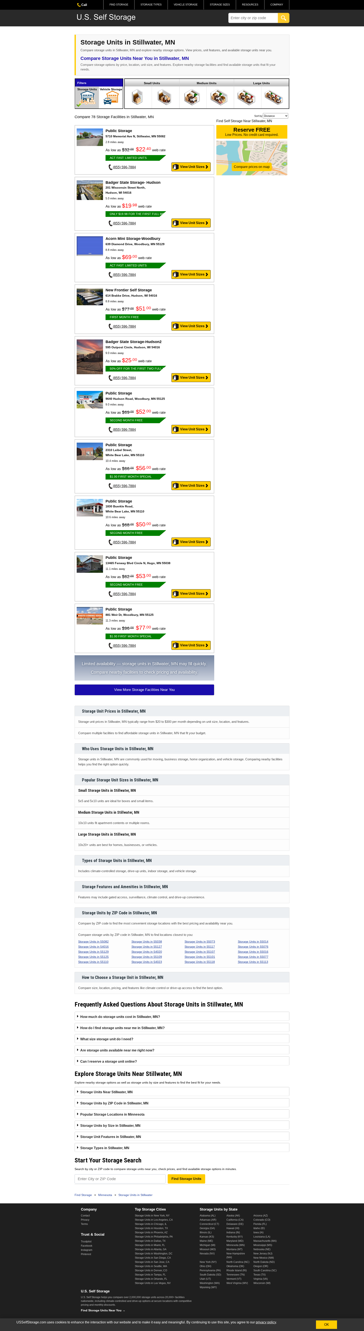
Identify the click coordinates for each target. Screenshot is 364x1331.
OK (326, 1324)
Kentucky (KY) (234, 1236)
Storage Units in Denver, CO (151, 1270)
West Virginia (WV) (237, 1283)
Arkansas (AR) (208, 1219)
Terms (84, 1224)
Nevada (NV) (207, 1253)
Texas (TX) (259, 1274)
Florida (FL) (260, 1224)
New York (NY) (208, 1262)
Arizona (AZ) (260, 1215)
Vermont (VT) (233, 1278)
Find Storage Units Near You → (103, 1310)
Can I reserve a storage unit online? (108, 1061)
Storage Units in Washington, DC (154, 1253)
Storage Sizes (220, 4)
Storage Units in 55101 (200, 956)
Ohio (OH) (205, 1266)
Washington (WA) (210, 1283)
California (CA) (235, 1219)
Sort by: (258, 116)
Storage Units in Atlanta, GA (150, 1249)
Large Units (261, 83)
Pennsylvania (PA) (210, 1270)
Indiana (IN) (233, 1232)
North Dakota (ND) (264, 1262)
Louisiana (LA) (261, 1236)
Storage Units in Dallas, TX (150, 1240)
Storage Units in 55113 (253, 961)
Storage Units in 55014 (253, 941)
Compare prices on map (252, 167)
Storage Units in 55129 (93, 951)
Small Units (152, 83)
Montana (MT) (234, 1249)
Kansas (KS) (207, 1236)
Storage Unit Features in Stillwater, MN (110, 1137)
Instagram (86, 1250)
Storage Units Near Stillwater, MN (106, 1092)
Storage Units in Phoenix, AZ (151, 1232)
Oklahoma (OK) (235, 1266)
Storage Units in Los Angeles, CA (154, 1219)
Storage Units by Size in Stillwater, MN (110, 1125)
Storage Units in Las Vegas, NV (153, 1283)
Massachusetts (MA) (265, 1240)
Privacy (85, 1219)
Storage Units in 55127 (146, 946)
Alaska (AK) (233, 1215)
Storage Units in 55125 (93, 956)
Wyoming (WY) (208, 1287)
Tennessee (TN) (235, 1274)
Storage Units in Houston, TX (151, 1228)
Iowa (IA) (258, 1232)
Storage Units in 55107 (200, 951)
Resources (250, 4)
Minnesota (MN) (235, 1245)
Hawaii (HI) (232, 1228)
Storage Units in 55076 (253, 946)
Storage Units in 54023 (146, 961)
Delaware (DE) (235, 1224)
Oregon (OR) (260, 1266)
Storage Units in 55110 (93, 961)
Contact (85, 1215)
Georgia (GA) (207, 1228)
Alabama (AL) (207, 1215)
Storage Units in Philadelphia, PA (154, 1236)
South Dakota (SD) (210, 1274)
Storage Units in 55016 (253, 951)
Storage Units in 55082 (93, 941)
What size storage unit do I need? (106, 1039)
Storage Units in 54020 (146, 951)
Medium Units (207, 83)
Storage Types (151, 4)
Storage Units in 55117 (200, 946)
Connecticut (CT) (209, 1224)
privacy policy (266, 1322)
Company (276, 4)
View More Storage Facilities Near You (144, 690)
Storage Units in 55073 (200, 941)
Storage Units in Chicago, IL (151, 1224)
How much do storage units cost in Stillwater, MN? (120, 1017)
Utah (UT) (205, 1278)
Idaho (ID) (259, 1228)
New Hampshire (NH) (235, 1255)
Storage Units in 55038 (146, 941)
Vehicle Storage (186, 4)
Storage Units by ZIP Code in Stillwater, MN (114, 1103)
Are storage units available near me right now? (117, 1050)
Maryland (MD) (235, 1240)
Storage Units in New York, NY (152, 1215)
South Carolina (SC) (265, 1270)
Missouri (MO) (208, 1249)
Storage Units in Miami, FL (150, 1245)
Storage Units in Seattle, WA (151, 1266)
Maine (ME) (206, 1240)
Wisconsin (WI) (261, 1283)
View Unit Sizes (192, 167)
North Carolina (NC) (237, 1262)
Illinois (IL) (205, 1232)
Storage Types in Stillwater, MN (104, 1148)
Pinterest (86, 1254)
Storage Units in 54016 (93, 946)
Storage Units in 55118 (200, 961)
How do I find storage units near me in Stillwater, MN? (122, 1028)
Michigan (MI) (207, 1245)
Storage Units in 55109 (146, 956)
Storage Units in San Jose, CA (152, 1262)
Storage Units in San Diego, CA (153, 1257)
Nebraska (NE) (261, 1249)
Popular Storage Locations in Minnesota (112, 1114)
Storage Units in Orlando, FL (151, 1278)
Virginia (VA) (260, 1278)
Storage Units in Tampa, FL (150, 1274)
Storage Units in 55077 (253, 956)
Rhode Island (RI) (236, 1270)
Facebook (86, 1245)
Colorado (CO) (261, 1219)
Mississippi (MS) (262, 1245)
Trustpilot (86, 1241)
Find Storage (119, 4)
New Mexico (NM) (263, 1257)
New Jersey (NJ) (262, 1253)
